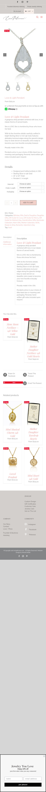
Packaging (10, 192)
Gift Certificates (30, 504)
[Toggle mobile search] (37, 17)
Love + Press (7, 529)
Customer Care (30, 506)
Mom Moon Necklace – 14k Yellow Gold (13, 329)
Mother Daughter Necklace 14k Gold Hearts (33, 351)
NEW (37, 223)
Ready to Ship (10, 225)
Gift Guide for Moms (31, 218)
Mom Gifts (17, 223)
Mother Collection (28, 223)
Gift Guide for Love (16, 218)
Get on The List (30, 511)
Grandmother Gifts (29, 220)
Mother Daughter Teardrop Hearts (33, 433)
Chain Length (10, 188)
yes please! (23, 784)
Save (7, 31)
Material (10, 184)
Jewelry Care (29, 509)
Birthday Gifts (18, 215)
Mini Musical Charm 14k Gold (13, 433)
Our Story (6, 524)
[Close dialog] (44, 756)
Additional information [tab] (7, 243)
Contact (6, 526)
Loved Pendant (12, 475)
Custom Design (30, 501)
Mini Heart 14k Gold (33, 477)
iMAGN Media (26, 552)
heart (10, 227)
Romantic (19, 225)
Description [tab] (7, 237)
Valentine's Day (29, 225)
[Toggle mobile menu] (42, 17)
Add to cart (28, 202)
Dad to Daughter (30, 215)
